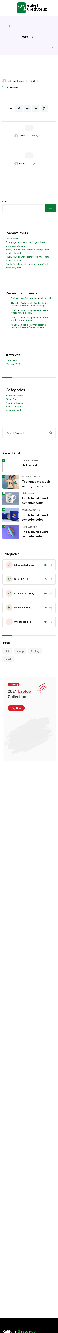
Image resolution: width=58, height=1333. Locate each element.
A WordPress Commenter (24, 298)
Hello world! (12, 238)
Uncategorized (13, 409)
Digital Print (11, 399)
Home (26, 36)
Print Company (13, 406)
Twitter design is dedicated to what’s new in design (30, 304)
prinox (14, 310)
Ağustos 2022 (13, 364)
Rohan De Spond (19, 324)
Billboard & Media (14, 395)
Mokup (20, 651)
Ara (4, 200)
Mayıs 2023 (11, 360)
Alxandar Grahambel (21, 303)
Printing (35, 651)
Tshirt (8, 659)
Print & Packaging (14, 402)
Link (7, 651)
